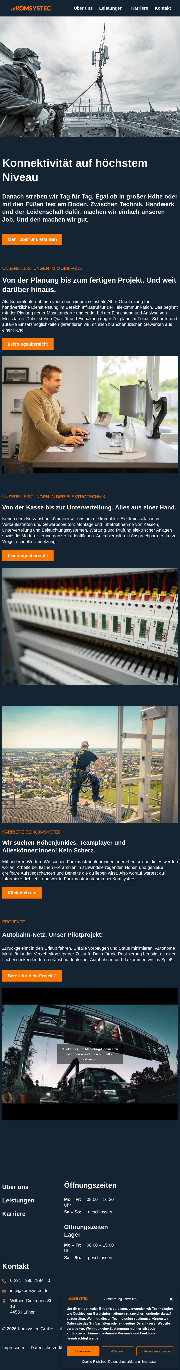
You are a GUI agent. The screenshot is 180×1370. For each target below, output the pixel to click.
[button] (171, 1299)
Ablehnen (117, 1351)
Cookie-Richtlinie (94, 1361)
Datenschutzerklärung (124, 1361)
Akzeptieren (83, 1351)
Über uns (83, 8)
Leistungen (110, 8)
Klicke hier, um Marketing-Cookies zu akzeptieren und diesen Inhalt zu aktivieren (90, 1054)
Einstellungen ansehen (155, 1351)
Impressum (150, 1361)
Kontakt (163, 8)
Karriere (139, 8)
